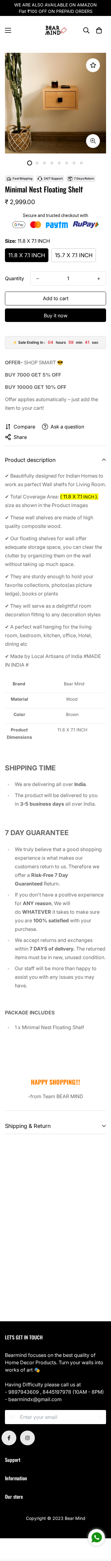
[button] (99, 30)
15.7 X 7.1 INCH (73, 255)
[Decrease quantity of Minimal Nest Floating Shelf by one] (38, 279)
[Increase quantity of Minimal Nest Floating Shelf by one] (99, 279)
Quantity (14, 278)
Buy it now (56, 315)
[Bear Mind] (55, 30)
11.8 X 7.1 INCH (26, 255)
